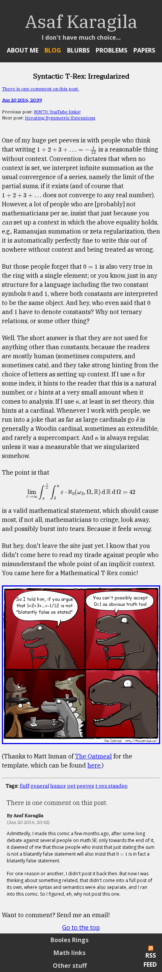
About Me (22, 50)
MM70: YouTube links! (57, 112)
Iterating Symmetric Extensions (60, 118)
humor (58, 785)
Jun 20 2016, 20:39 (22, 100)
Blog (52, 50)
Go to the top (81, 927)
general (40, 785)
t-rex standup (111, 785)
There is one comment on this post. (40, 88)
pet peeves (80, 785)
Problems (111, 50)
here (94, 765)
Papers (144, 50)
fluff (24, 785)
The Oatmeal (93, 756)
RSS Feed (150, 960)
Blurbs (78, 50)
